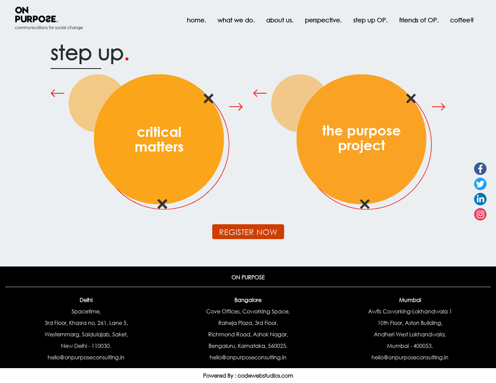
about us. (280, 20)
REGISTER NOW (248, 232)
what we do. (236, 20)
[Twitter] (480, 184)
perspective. (323, 20)
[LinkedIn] (480, 199)
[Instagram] (480, 214)
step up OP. (370, 20)
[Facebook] (480, 168)
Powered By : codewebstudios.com (248, 375)
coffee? (462, 20)
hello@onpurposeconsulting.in (86, 357)
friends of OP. (419, 20)
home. (196, 20)
